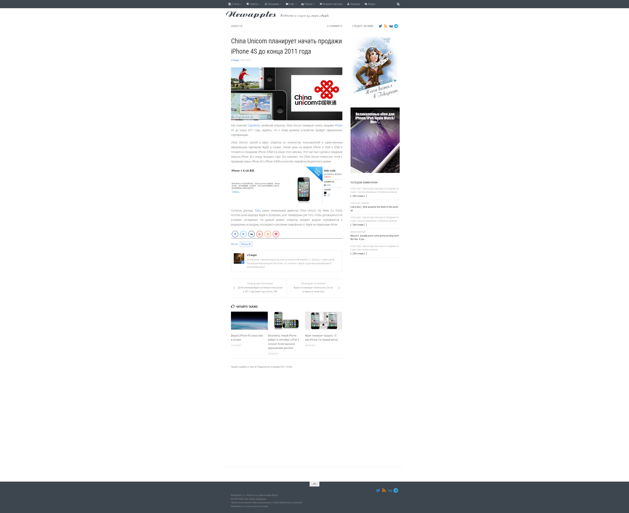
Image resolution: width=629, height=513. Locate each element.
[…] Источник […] (359, 196)
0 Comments (334, 26)
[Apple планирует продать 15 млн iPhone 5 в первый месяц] (323, 321)
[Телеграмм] (396, 26)
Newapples (251, 14)
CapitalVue (254, 125)
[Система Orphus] (370, 302)
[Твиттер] (380, 26)
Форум (371, 4)
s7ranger (235, 60)
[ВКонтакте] (391, 26)
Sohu (257, 210)
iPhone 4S (246, 244)
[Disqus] (286, 418)
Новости (236, 26)
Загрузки (355, 4)
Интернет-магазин (332, 4)
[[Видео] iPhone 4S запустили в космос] (249, 321)
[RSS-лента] (386, 26)
